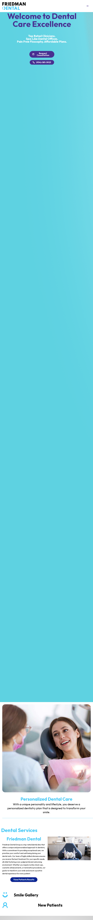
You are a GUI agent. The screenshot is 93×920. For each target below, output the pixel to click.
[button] (88, 6)
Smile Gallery (26, 894)
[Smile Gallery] (5, 895)
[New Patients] (5, 905)
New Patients (50, 905)
